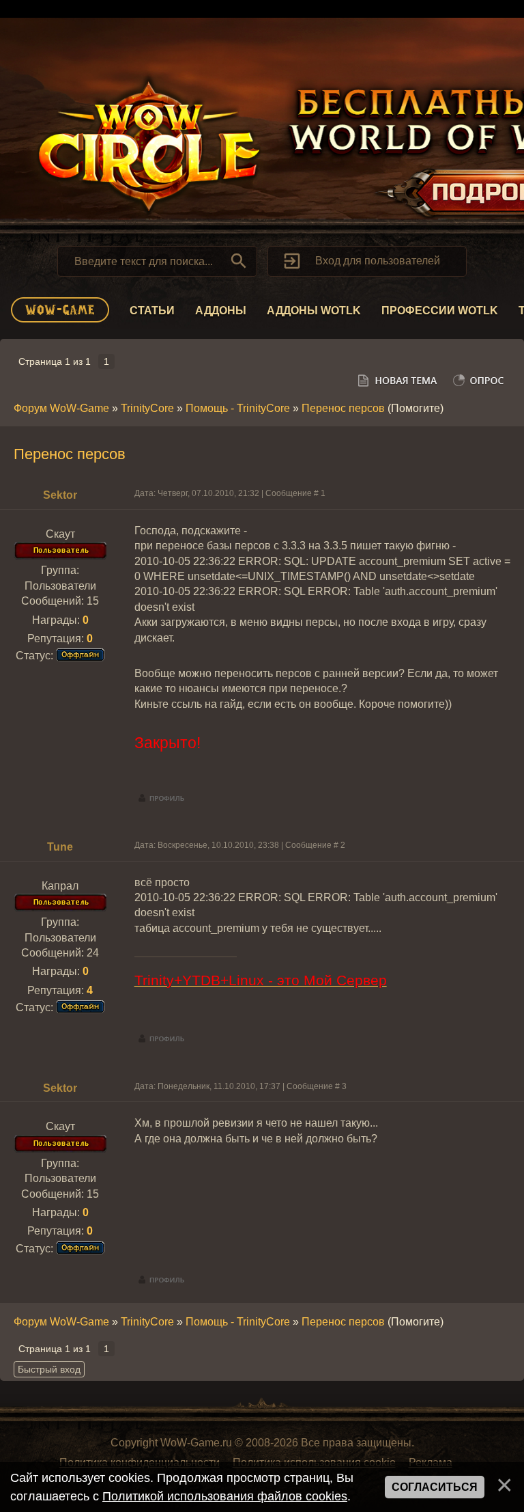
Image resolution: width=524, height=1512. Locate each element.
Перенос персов (343, 408)
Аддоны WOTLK (314, 310)
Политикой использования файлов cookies (224, 1496)
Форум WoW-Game (61, 408)
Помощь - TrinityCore (238, 408)
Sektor (60, 495)
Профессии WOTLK (439, 310)
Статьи (152, 310)
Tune (60, 847)
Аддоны (220, 310)
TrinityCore (147, 408)
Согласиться (435, 1487)
